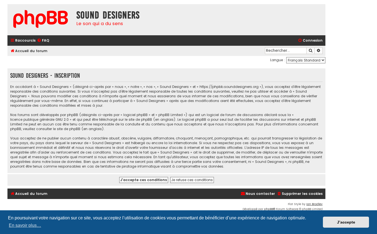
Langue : (277, 60)
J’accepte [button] (346, 222)
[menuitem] (43, 40)
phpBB (268, 209)
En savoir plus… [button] (25, 225)
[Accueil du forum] (40, 20)
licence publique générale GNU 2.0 (39, 119)
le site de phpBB (138, 119)
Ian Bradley (314, 204)
